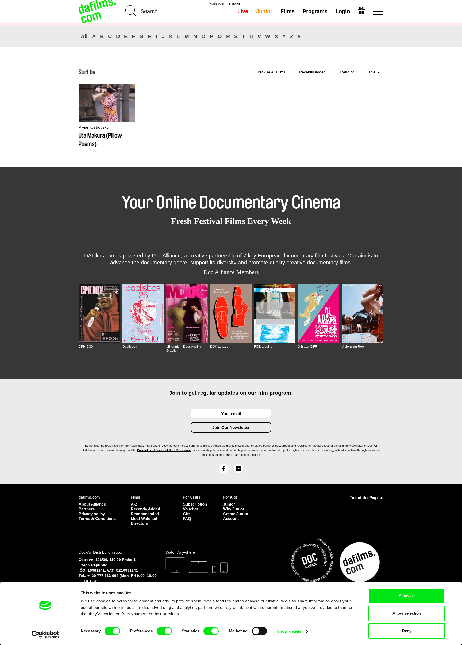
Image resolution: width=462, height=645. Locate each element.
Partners (87, 509)
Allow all (407, 595)
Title (371, 72)
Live (242, 11)
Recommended (145, 513)
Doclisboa (129, 346)
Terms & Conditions (97, 518)
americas (217, 4)
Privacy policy (92, 513)
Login (343, 11)
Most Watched (144, 518)
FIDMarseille (263, 346)
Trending (347, 72)
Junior (264, 11)
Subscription (195, 504)
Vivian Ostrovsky (94, 127)
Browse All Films (271, 72)
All (84, 36)
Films (287, 11)
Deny (406, 630)
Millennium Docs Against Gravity (184, 348)
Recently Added (312, 72)
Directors (139, 523)
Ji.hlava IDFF (307, 346)
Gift (186, 513)
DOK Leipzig (219, 346)
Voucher (190, 509)
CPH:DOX (86, 346)
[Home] (98, 11)
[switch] (164, 631)
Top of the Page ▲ (366, 497)
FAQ (187, 518)
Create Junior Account (235, 516)
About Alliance (92, 504)
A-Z (134, 504)
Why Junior (233, 509)
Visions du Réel (353, 346)
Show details (289, 631)
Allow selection (406, 613)
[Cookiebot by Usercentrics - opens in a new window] (45, 635)
